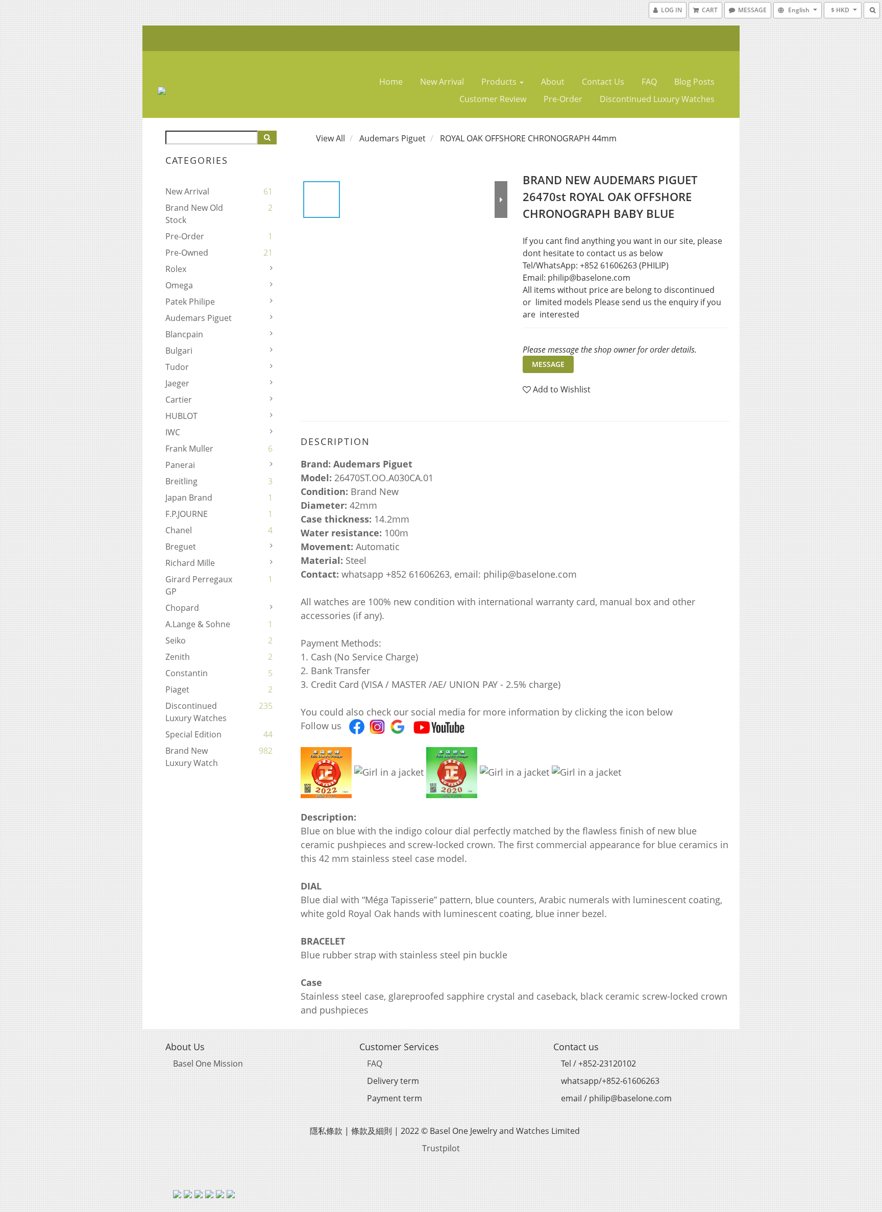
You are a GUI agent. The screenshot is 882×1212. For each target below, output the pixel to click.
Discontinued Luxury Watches (657, 99)
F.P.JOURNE (186, 514)
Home (391, 81)
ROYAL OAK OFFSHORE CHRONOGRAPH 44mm (528, 138)
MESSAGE (548, 364)
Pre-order (563, 99)
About (553, 81)
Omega (179, 285)
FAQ (649, 81)
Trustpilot (441, 1148)
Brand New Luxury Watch (191, 757)
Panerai (180, 465)
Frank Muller (189, 448)
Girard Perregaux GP (198, 585)
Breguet (180, 546)
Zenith (177, 656)
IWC (172, 432)
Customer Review (492, 99)
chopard (182, 607)
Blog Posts (694, 81)
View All (330, 138)
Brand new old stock (194, 214)
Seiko (175, 640)
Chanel (178, 530)
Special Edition (193, 734)
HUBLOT (181, 416)
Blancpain (184, 334)
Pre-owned (186, 252)
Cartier (178, 399)
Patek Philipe (190, 301)
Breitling (181, 481)
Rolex (175, 269)
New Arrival (442, 81)
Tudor (177, 367)
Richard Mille (190, 562)
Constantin (186, 673)
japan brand (188, 497)
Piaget (177, 689)
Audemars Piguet (198, 318)
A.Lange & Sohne (197, 624)
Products (500, 81)
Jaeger (177, 383)
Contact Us (603, 81)
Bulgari (178, 350)
